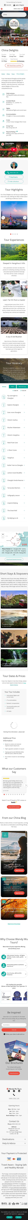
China (8, 74)
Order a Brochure (14, 181)
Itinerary (4, 386)
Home (3, 74)
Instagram (14, 1091)
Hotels (12, 386)
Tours (13, 74)
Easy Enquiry (14, 177)
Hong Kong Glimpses (7, 605)
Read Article (19, 870)
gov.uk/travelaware (7, 1183)
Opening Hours (14, 1106)
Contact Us (14, 1121)
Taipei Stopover (6, 645)
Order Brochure (14, 1073)
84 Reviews (20, 61)
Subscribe (14, 1029)
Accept (9, 1217)
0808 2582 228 (18, 9)
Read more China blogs (14, 924)
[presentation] (3, 217)
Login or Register (19, 5)
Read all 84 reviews (14, 807)
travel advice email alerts (19, 1189)
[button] (26, 9)
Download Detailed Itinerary (14, 559)
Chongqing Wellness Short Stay (10, 664)
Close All (24, 390)
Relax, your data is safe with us (15, 1034)
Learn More (17, 131)
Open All (16, 390)
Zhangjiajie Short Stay (8, 625)
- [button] (2, 537)
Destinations (8, 1139)
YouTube (19, 1091)
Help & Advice (8, 1143)
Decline (18, 1217)
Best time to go (22, 386)
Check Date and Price (15, 65)
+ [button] (2, 534)
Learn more (21, 1214)
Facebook (9, 1091)
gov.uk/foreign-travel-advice (18, 1187)
